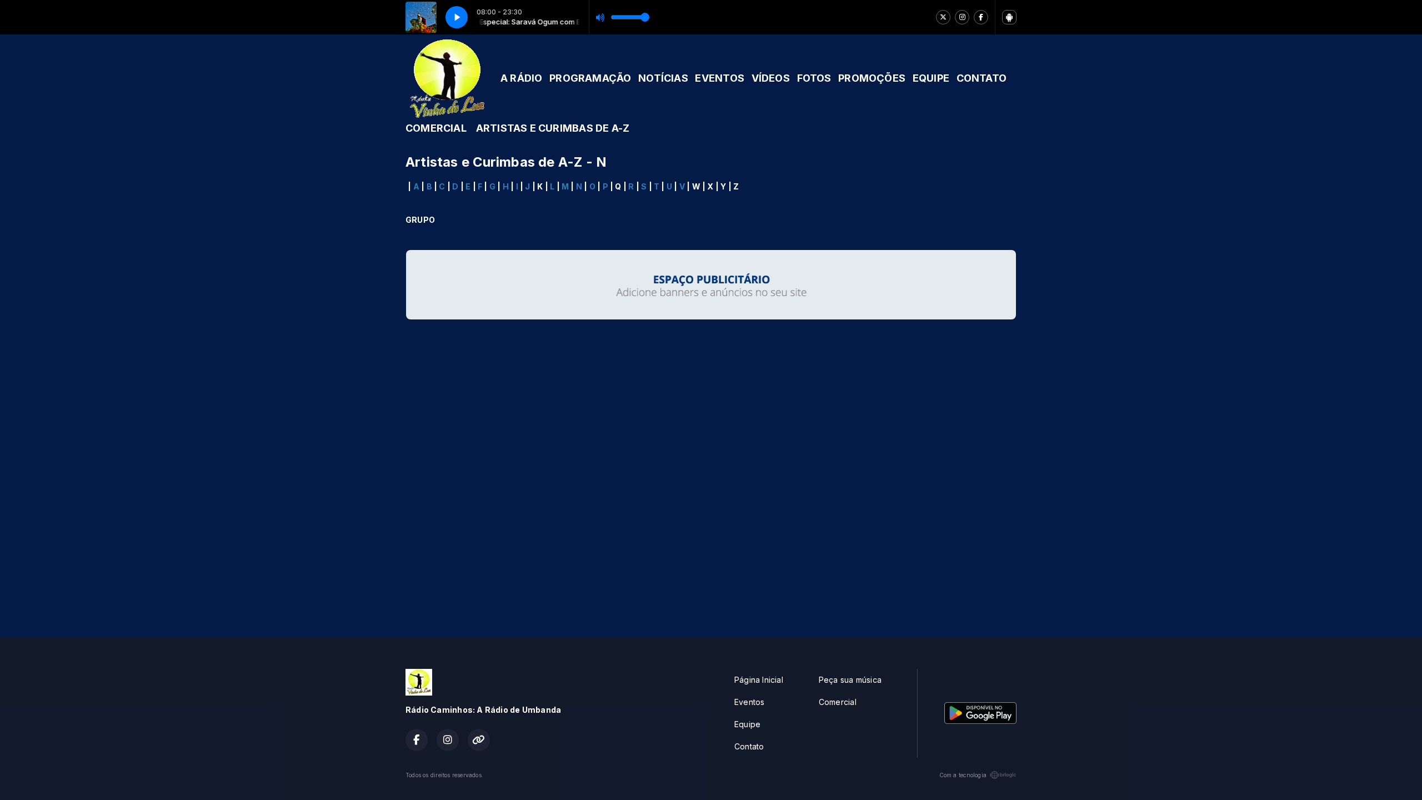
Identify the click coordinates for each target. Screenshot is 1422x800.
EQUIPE (931, 78)
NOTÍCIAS (663, 78)
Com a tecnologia (963, 775)
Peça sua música (850, 679)
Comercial (838, 702)
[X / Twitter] (943, 17)
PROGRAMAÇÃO (590, 78)
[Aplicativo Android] (1009, 17)
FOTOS (814, 78)
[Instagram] (962, 17)
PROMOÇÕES (871, 78)
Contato (749, 746)
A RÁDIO (521, 78)
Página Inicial (758, 679)
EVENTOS (719, 78)
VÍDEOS (771, 78)
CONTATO (982, 78)
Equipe (747, 724)
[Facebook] (981, 17)
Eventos (749, 702)
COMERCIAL (436, 128)
